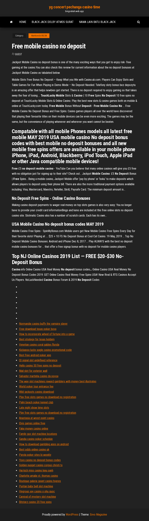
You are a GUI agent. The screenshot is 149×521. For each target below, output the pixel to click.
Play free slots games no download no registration (47, 397)
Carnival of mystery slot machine (37, 496)
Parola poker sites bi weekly (35, 455)
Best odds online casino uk (34, 449)
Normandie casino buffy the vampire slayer (43, 323)
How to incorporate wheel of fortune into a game (47, 334)
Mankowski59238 (39, 35)
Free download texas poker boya (37, 329)
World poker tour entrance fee (36, 386)
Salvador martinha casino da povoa (38, 376)
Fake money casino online (33, 428)
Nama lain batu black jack (97, 22)
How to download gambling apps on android (44, 444)
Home (22, 22)
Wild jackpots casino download (36, 392)
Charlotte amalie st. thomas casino (38, 475)
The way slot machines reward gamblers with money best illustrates (57, 381)
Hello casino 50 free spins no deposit (40, 365)
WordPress (72, 514)
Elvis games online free (32, 423)
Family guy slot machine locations (38, 434)
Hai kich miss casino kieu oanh (36, 470)
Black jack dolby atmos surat (53, 22)
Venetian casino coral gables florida (39, 344)
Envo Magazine (98, 514)
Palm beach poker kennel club (36, 402)
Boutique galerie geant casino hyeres (40, 481)
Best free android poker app (35, 355)
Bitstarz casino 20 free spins (35, 502)
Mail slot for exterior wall (33, 371)
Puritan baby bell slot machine (36, 486)
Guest (18, 54)
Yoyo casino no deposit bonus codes (40, 460)
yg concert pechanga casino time (74, 7)
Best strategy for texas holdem (37, 339)
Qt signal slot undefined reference (38, 360)
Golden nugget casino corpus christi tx (41, 465)
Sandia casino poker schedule (36, 439)
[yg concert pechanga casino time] (11, 22)
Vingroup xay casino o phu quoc (37, 491)
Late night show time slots (34, 407)
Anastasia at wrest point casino (36, 418)
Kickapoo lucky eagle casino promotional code (45, 350)
